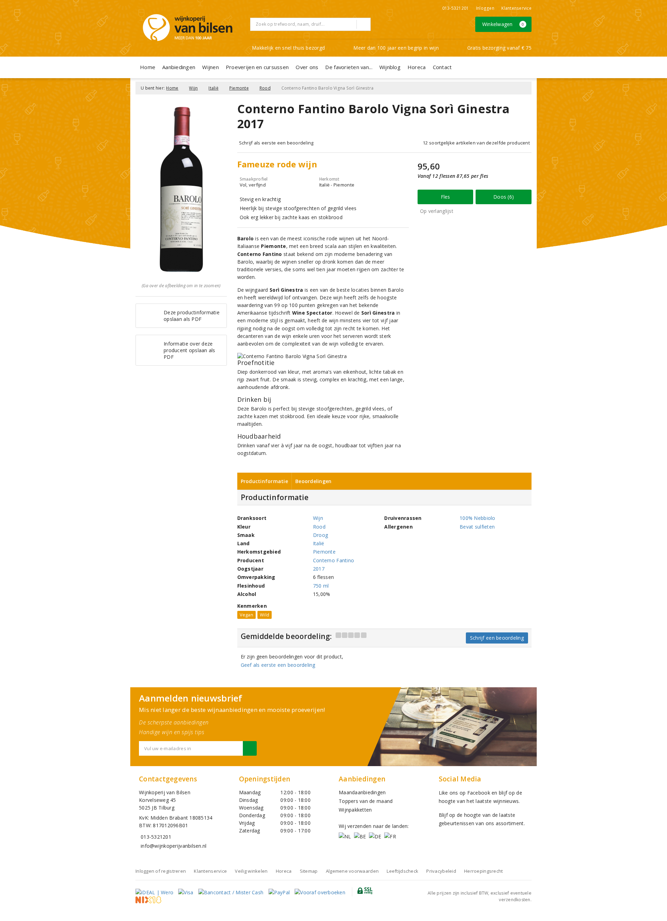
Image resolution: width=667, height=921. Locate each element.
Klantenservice (516, 8)
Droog (320, 535)
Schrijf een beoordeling (497, 637)
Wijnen (210, 67)
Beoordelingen (313, 481)
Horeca (416, 67)
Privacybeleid (441, 871)
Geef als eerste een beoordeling (278, 665)
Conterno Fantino (333, 560)
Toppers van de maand (366, 801)
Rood (265, 88)
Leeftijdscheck (402, 871)
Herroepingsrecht (483, 871)
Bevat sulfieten (477, 526)
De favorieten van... (348, 67)
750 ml (321, 585)
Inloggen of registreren (160, 871)
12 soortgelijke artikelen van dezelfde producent (476, 143)
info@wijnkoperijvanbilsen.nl (173, 846)
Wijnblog (390, 67)
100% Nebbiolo (477, 518)
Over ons (307, 67)
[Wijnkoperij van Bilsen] (187, 27)
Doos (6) (503, 196)
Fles (445, 196)
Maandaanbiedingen (362, 792)
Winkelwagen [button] (503, 24)
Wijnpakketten (355, 809)
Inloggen (485, 8)
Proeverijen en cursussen (257, 67)
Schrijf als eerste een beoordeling (276, 143)
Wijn (193, 88)
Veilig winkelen (251, 871)
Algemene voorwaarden (352, 871)
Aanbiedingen (178, 67)
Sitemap (309, 871)
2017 (318, 568)
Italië (213, 88)
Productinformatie (264, 481)
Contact (442, 67)
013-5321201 (455, 8)
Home (147, 67)
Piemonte (239, 88)
